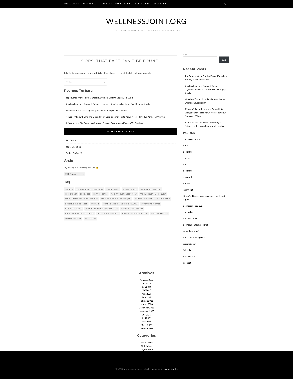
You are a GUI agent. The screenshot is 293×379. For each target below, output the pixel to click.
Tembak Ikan (90, 4)
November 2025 (146, 311)
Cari (185, 54)
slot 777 (187, 145)
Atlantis (69, 189)
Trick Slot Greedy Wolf (132, 209)
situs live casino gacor (76, 204)
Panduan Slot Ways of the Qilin (116, 199)
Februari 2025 (146, 328)
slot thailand (188, 212)
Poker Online (143, 4)
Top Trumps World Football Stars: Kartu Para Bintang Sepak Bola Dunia (99, 97)
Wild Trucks (90, 218)
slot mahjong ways (191, 139)
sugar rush (187, 177)
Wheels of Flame (73, 218)
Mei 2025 (146, 321)
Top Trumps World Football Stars (101, 209)
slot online (187, 152)
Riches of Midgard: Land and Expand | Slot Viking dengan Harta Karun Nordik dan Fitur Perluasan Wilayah (115, 116)
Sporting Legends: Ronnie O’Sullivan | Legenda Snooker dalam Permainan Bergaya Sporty (108, 104)
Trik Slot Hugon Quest (108, 214)
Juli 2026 (146, 283)
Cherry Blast (113, 189)
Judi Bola (106, 4)
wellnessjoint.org (146, 21)
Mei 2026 (146, 290)
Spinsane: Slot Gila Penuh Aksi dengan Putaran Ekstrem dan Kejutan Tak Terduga (104, 123)
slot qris (186, 158)
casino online (189, 256)
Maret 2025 (146, 325)
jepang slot (188, 190)
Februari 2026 (146, 300)
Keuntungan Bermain (150, 189)
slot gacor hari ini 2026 (193, 206)
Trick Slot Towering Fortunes (79, 214)
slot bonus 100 (190, 218)
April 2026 (146, 293)
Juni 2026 (146, 287)
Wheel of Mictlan (159, 214)
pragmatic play (189, 244)
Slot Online (161, 4)
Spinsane (95, 204)
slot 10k (186, 183)
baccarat (187, 263)
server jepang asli (191, 231)
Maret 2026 (146, 297)
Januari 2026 (147, 304)
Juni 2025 (146, 318)
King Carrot (71, 194)
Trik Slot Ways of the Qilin (135, 214)
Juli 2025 (146, 314)
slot (184, 164)
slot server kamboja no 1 (194, 237)
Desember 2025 (146, 307)
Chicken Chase (130, 189)
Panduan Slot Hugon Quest (153, 194)
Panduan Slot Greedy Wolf (124, 194)
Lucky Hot (85, 194)
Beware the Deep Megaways (89, 189)
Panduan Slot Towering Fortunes (81, 199)
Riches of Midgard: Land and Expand (152, 199)
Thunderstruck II (73, 209)
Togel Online (72, 4)
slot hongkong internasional (195, 225)
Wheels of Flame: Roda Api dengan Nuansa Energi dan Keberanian (97, 110)
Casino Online (123, 4)
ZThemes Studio (169, 369)
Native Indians (100, 194)
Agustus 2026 (146, 280)
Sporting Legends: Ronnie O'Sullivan (120, 204)
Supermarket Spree (150, 204)
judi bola (187, 250)
